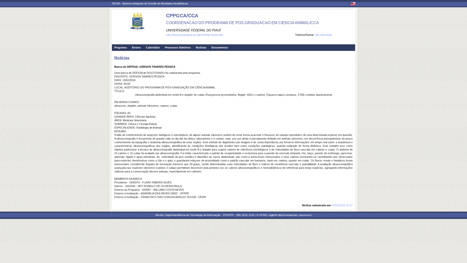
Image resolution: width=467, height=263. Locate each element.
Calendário (153, 47)
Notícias (201, 47)
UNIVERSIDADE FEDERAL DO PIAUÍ (193, 30)
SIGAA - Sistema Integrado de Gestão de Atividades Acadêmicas (150, 3)
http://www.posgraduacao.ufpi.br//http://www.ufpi (194, 34)
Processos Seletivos (178, 47)
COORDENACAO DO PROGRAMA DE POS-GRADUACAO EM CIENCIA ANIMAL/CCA (242, 23)
